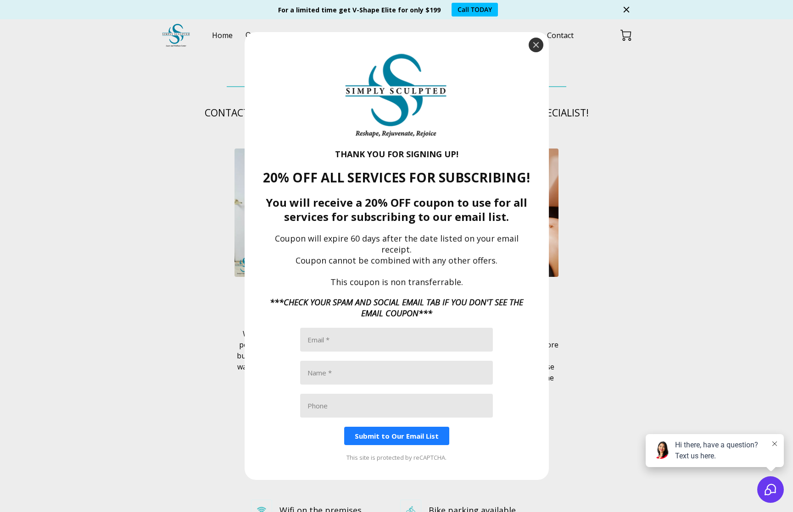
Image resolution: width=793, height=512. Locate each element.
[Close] (536, 45)
